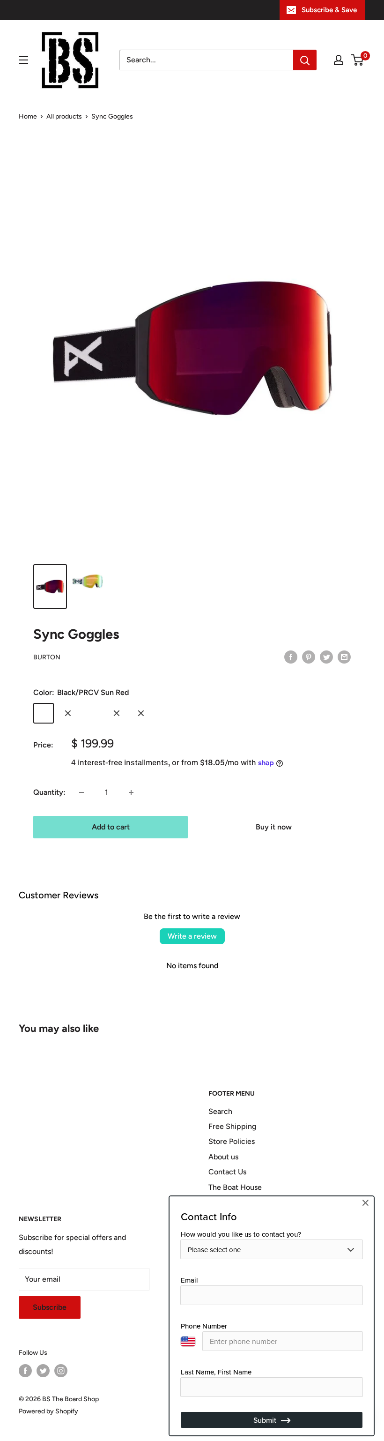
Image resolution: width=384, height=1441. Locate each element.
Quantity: (49, 792)
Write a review (192, 936)
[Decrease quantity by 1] (81, 792)
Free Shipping (232, 1126)
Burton (46, 657)
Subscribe (49, 1307)
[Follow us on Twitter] (43, 1370)
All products (64, 116)
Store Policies (231, 1141)
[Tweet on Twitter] (326, 657)
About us (223, 1156)
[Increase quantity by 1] (131, 792)
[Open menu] (23, 60)
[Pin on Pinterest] (308, 657)
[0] (357, 60)
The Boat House (235, 1187)
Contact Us (227, 1171)
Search (220, 1111)
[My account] (338, 60)
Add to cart (111, 826)
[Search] (305, 60)
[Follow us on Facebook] (25, 1370)
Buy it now (274, 826)
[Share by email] (344, 657)
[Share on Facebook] (290, 657)
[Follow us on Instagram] (60, 1370)
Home (28, 116)
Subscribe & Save (329, 10)
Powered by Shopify (48, 1411)
